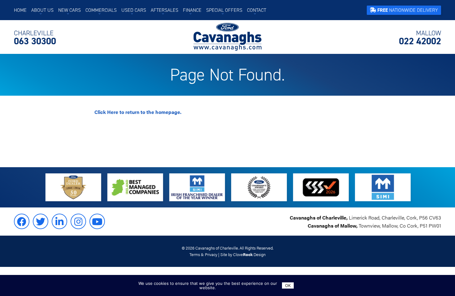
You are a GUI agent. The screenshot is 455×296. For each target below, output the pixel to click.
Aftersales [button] (164, 10)
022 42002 (420, 38)
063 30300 (35, 38)
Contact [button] (256, 10)
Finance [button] (192, 10)
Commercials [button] (101, 10)
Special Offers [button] (224, 10)
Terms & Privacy (203, 254)
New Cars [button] (69, 10)
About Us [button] (42, 10)
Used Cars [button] (133, 10)
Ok (288, 285)
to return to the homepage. (137, 111)
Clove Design (249, 254)
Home (20, 10)
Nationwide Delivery (407, 10)
